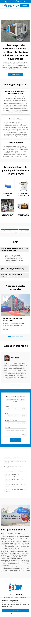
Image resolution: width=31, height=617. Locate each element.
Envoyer (15, 440)
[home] (11, 5)
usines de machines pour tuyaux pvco (14, 458)
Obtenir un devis (24, 5)
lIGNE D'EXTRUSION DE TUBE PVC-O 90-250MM (23, 194)
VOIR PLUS (5, 329)
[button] (9, 336)
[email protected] (12, 1)
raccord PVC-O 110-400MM (8, 194)
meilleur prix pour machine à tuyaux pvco (15, 471)
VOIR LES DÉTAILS (7, 185)
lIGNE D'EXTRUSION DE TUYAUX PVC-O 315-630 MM (23, 215)
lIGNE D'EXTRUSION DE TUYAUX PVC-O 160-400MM (8, 215)
